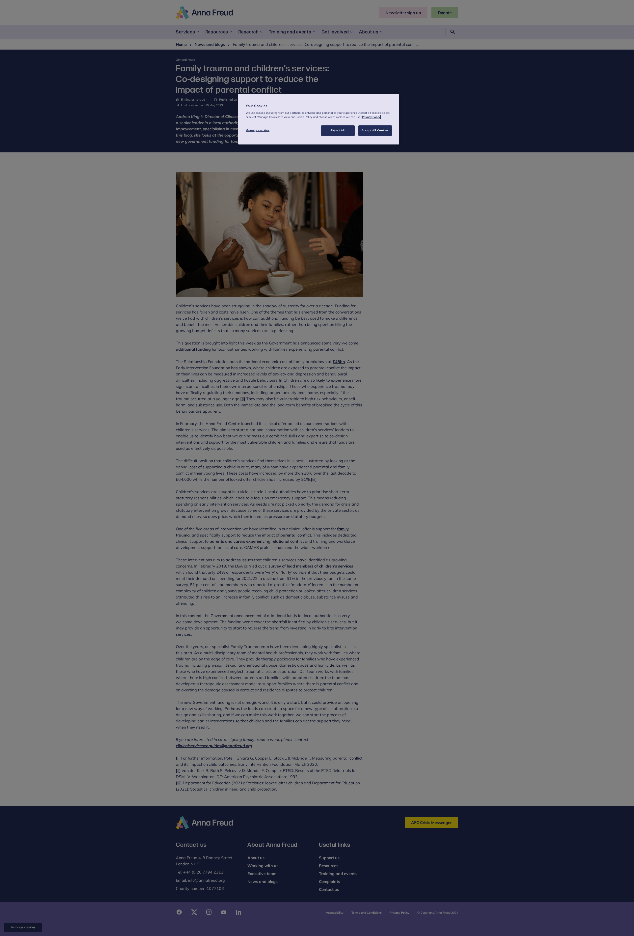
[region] (318, 119)
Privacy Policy (371, 117)
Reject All (338, 130)
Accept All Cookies (375, 130)
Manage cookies (257, 130)
